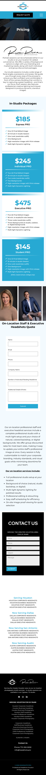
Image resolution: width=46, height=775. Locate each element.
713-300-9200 (25, 747)
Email (10, 350)
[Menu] (41, 15)
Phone (10, 360)
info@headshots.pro (23, 750)
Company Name (14, 370)
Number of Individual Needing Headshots (22, 380)
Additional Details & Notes (17, 390)
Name (10, 340)
